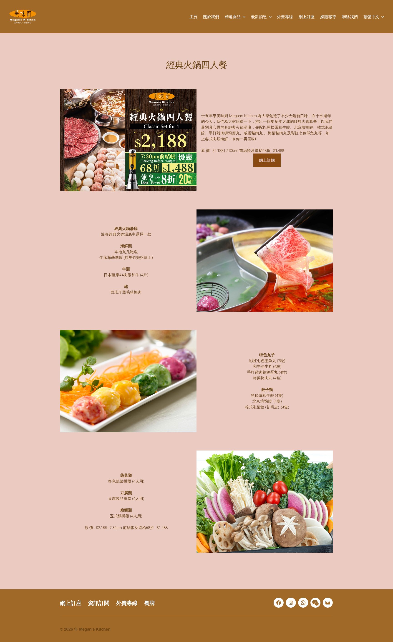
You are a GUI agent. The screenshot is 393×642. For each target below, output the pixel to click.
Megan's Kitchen (95, 629)
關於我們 (211, 16)
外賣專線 (285, 16)
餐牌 (149, 603)
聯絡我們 (350, 16)
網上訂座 (307, 16)
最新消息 (259, 16)
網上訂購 (267, 160)
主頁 (193, 16)
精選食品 (233, 16)
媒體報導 (328, 16)
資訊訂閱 (98, 603)
